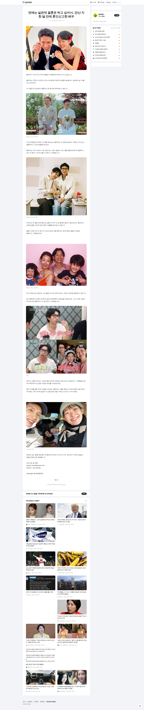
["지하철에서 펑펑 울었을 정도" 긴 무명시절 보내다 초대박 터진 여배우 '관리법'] (72, 681)
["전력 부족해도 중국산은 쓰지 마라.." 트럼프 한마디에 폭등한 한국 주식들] (72, 514)
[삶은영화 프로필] (95, 15)
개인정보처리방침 (51, 701)
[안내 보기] (86, 501)
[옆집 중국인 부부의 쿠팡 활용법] (40, 658)
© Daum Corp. (27, 704)
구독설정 (102, 2)
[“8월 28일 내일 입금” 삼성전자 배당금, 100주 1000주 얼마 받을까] (40, 538)
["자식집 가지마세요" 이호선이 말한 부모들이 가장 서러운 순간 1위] (72, 611)
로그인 (84, 493)
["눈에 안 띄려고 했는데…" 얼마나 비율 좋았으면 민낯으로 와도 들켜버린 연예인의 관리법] (72, 635)
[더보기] (120, 2)
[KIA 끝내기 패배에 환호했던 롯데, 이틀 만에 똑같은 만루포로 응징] (40, 562)
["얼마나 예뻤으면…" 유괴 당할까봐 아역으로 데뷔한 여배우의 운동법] (40, 514)
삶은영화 (28, 2)
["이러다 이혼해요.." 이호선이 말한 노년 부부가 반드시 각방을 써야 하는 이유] (40, 635)
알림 (109, 2)
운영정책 (42, 701)
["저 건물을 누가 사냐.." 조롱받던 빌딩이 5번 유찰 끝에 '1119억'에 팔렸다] (72, 587)
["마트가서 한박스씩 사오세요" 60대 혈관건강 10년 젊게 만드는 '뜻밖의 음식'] (72, 562)
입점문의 (30, 701)
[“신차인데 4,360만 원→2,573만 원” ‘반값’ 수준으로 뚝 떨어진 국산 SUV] (40, 681)
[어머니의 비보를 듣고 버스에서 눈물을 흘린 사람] (40, 586)
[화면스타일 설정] (140, 706)
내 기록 (94, 2)
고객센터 (36, 701)
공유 (115, 2)
